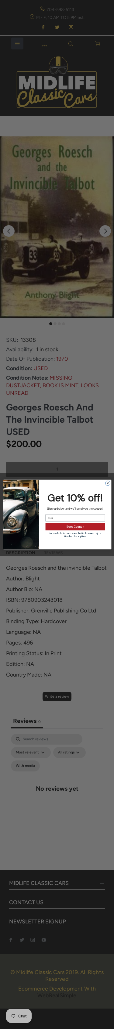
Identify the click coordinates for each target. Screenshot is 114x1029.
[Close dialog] (107, 483)
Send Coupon (75, 527)
